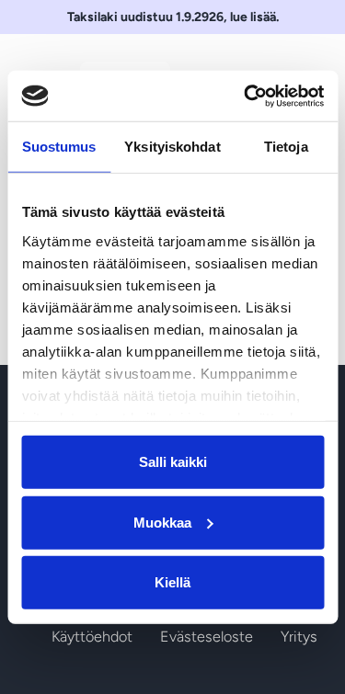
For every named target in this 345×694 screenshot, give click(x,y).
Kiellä (172, 582)
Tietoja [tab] (286, 146)
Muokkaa (162, 521)
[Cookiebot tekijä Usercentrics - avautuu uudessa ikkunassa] (245, 96)
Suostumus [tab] (59, 146)
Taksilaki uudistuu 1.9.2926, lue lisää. (173, 17)
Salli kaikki (173, 462)
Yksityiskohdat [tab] (172, 146)
